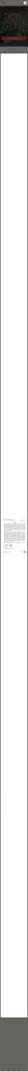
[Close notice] (25, 3)
